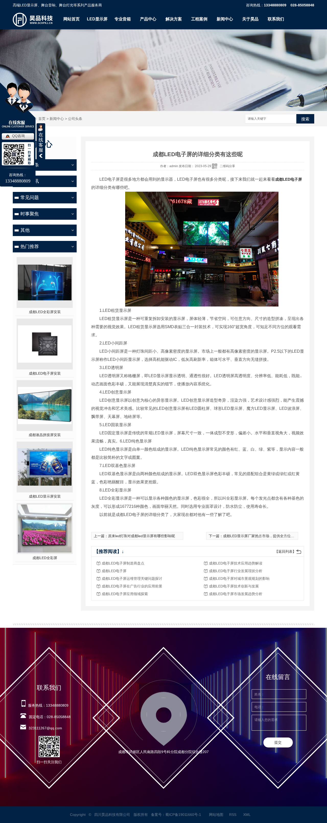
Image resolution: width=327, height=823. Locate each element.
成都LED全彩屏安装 (45, 312)
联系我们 (276, 19)
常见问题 (29, 197)
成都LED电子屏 (288, 179)
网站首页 (71, 19)
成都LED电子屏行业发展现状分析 (235, 571)
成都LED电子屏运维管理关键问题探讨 (132, 578)
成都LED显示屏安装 (45, 496)
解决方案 (174, 19)
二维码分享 (227, 166)
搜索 (305, 119)
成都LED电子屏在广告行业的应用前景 (132, 586)
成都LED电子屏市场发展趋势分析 (235, 594)
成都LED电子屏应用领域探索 (125, 594)
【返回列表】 (285, 551)
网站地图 (216, 815)
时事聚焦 (29, 213)
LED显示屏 (97, 19)
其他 (25, 230)
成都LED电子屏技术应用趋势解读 (235, 563)
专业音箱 (122, 19)
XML (247, 815)
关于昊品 (250, 19)
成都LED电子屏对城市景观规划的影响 (239, 578)
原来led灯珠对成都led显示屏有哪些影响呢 (141, 536)
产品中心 (148, 19)
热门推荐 (29, 246)
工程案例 (199, 19)
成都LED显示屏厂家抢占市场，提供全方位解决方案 (264, 536)
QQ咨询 (18, 136)
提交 (278, 742)
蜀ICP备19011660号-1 (183, 815)
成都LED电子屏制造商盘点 (123, 563)
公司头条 (75, 119)
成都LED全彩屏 (44, 558)
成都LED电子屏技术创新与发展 (234, 586)
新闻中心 (225, 19)
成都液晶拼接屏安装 (45, 435)
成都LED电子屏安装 (45, 373)
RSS (233, 815)
